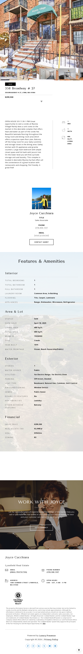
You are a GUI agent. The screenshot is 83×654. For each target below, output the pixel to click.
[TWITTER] (44, 646)
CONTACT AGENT (41, 242)
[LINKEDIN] (39, 646)
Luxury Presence (47, 635)
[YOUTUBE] (50, 646)
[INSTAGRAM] (33, 646)
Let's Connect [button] (41, 527)
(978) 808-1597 (41, 228)
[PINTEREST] (55, 646)
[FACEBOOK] (28, 646)
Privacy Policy (51, 639)
